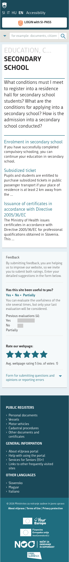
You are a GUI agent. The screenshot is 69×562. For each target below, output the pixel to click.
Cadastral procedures (24, 428)
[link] (4, 36)
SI (3, 13)
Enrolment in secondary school (33, 142)
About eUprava (16, 508)
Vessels (14, 419)
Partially (29, 295)
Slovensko (16, 483)
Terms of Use (33, 508)
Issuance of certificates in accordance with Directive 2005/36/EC (28, 210)
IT (8, 13)
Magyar (14, 487)
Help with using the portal (27, 455)
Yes (8, 295)
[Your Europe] (34, 520)
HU (14, 13)
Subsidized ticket (20, 171)
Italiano (14, 491)
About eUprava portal (23, 451)
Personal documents (23, 415)
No (17, 295)
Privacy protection (53, 508)
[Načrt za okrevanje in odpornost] (34, 543)
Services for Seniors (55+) (26, 460)
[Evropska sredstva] (34, 554)
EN (21, 13)
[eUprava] (5, 4)
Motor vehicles (19, 424)
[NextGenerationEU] (34, 531)
